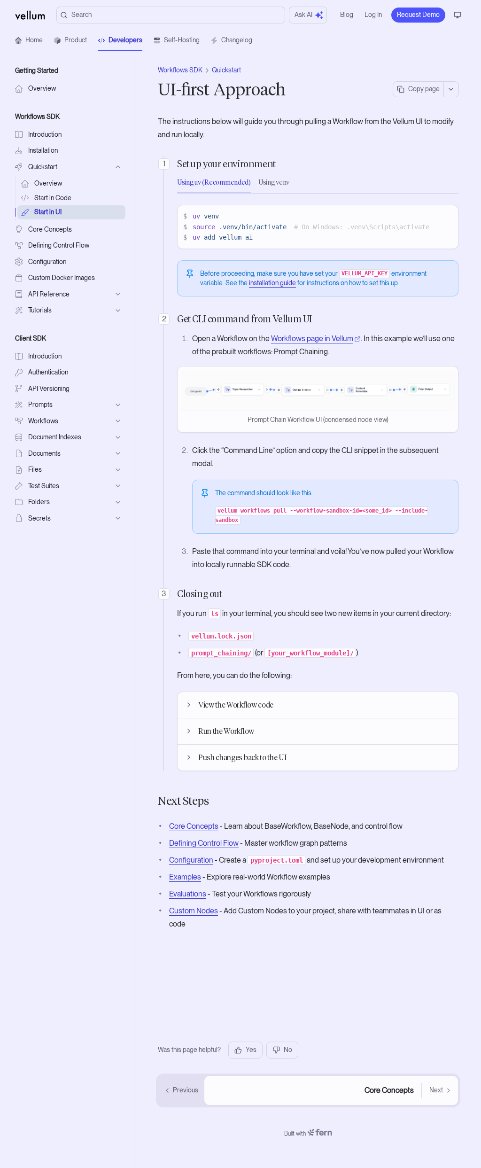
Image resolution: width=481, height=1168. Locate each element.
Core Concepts (193, 826)
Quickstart (226, 70)
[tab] (28, 40)
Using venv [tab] (273, 183)
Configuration (191, 860)
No (288, 1049)
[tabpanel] (317, 227)
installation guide (272, 283)
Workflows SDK (180, 70)
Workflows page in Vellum (312, 338)
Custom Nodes (193, 910)
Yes (251, 1049)
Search (81, 14)
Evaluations (187, 893)
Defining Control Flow (204, 843)
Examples (185, 876)
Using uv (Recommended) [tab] (214, 183)
